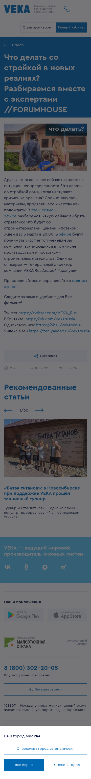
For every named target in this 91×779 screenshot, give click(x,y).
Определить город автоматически (46, 749)
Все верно (24, 765)
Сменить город (67, 765)
